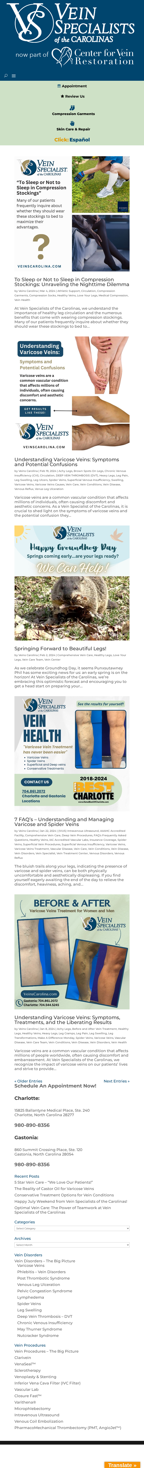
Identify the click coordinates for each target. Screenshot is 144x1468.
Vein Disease (111, 484)
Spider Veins (57, 480)
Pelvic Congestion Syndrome (44, 1291)
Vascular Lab (26, 1389)
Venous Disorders (101, 853)
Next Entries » (117, 1081)
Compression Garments (73, 114)
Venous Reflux (24, 489)
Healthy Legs (103, 655)
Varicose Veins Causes (49, 484)
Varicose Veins (24, 484)
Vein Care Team (32, 659)
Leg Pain (122, 475)
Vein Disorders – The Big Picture (44, 1261)
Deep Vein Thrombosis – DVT (44, 1316)
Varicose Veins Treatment (31, 849)
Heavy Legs (107, 475)
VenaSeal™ (25, 1364)
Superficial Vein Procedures (41, 844)
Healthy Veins (66, 295)
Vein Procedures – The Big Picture (46, 1351)
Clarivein (22, 1357)
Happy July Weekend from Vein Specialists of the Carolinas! (70, 1201)
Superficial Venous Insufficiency (88, 480)
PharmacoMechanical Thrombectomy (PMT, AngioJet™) (67, 1427)
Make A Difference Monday (56, 1038)
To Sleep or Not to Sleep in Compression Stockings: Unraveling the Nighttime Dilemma (71, 282)
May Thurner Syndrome (39, 1329)
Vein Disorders (24, 853)
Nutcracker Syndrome (38, 1335)
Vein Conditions (91, 484)
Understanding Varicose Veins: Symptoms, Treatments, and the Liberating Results (67, 1019)
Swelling (117, 480)
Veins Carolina (28, 291)
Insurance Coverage (103, 840)
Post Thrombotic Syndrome (43, 1278)
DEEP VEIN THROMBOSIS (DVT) (77, 475)
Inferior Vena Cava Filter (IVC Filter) (47, 1383)
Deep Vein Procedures (77, 835)
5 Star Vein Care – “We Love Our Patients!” (53, 1182)
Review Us (74, 96)
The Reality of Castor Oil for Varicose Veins (54, 1188)
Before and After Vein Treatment (94, 1029)
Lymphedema (30, 1297)
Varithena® (25, 1402)
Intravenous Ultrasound (36, 1415)
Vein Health (22, 300)
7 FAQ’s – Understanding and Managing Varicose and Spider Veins (64, 821)
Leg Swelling (23, 480)
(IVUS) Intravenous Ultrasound (78, 831)
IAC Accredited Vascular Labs (68, 840)
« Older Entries (28, 1081)
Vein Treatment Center (72, 853)
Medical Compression (113, 295)
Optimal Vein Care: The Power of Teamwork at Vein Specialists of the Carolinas (62, 1210)
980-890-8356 (32, 1125)
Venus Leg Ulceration (49, 489)
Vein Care (72, 484)
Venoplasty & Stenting (35, 1377)
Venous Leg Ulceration (38, 1284)
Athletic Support (68, 291)
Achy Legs (65, 471)
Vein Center (52, 659)
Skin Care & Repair (73, 129)
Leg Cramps (67, 1033)
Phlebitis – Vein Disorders (41, 1272)
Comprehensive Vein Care (75, 655)
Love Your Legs (87, 295)
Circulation (88, 291)
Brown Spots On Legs (88, 471)
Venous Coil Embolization (38, 1421)
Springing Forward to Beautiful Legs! (60, 649)
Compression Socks (42, 295)
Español (80, 140)
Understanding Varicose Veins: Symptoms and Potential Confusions (66, 462)
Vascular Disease (61, 849)
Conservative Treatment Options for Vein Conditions (64, 1195)
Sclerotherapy (27, 1370)
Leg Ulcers (40, 480)
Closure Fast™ (28, 1396)
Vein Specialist (45, 853)
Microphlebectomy (32, 1408)
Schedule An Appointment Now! (55, 1086)
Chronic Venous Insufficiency (45, 1323)
